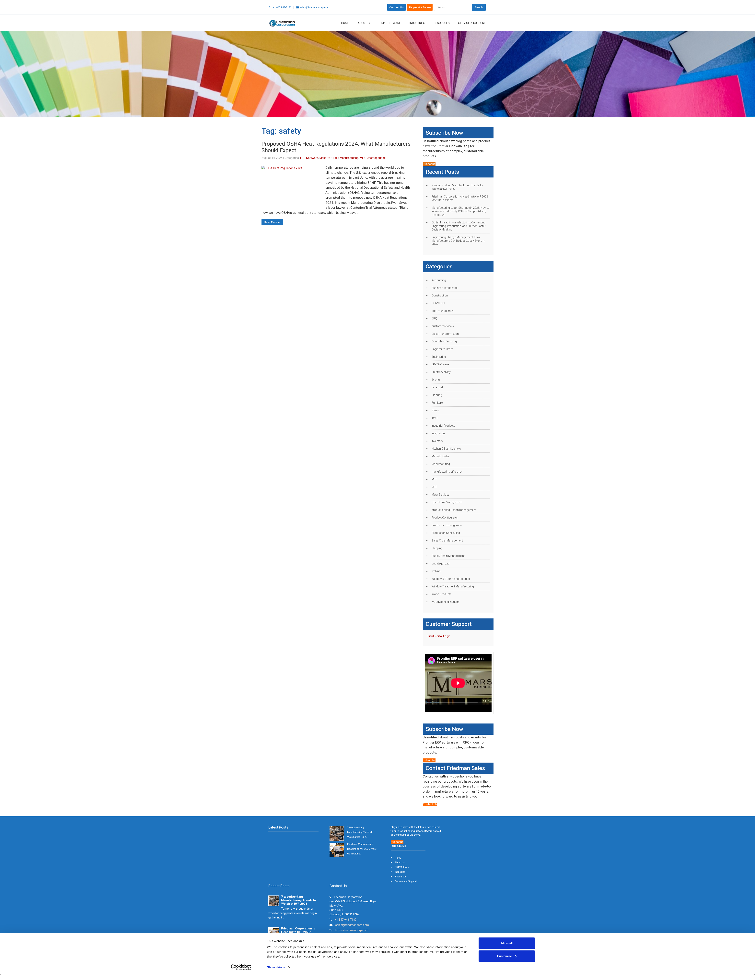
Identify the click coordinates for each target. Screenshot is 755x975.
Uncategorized (376, 158)
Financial (437, 387)
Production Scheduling (446, 532)
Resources (442, 23)
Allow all (507, 943)
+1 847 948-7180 (345, 919)
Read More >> (272, 222)
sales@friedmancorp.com (352, 925)
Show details (276, 967)
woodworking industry (445, 601)
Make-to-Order (328, 158)
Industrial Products (443, 425)
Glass (435, 410)
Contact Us (396, 7)
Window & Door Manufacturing (451, 578)
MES (363, 158)
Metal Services (440, 494)
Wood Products (441, 594)
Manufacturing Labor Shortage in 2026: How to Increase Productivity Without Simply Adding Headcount (461, 211)
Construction (440, 295)
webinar (436, 571)
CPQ (434, 318)
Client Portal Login (438, 636)
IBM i (434, 418)
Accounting (439, 280)
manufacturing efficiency (447, 471)
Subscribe (429, 164)
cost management (443, 310)
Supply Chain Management (448, 555)
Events (436, 379)
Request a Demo (420, 7)
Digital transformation (445, 333)
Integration (438, 433)
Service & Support (472, 23)
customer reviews (443, 326)
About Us (364, 23)
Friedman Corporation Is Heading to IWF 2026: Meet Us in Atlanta (460, 198)
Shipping (437, 548)
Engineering (439, 356)
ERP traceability (441, 372)
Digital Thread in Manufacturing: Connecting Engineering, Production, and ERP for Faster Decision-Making (458, 226)
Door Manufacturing (444, 341)
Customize (504, 956)
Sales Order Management (447, 540)
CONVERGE (439, 303)
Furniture (437, 402)
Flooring (437, 395)
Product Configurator (445, 517)
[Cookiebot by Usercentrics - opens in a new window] (241, 967)
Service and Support (406, 881)
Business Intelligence (444, 287)
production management (447, 525)
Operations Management (447, 502)
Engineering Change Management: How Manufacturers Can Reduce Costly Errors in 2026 (458, 241)
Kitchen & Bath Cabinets (446, 448)
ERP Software (390, 23)
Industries (417, 23)
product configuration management (454, 509)
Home (345, 23)
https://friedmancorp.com (351, 930)
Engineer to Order (442, 349)
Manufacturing (349, 158)
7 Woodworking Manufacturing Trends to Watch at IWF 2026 (457, 187)
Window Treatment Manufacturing (453, 586)
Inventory (437, 441)
